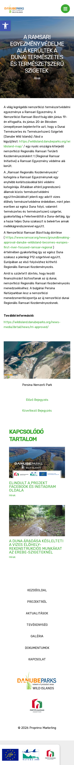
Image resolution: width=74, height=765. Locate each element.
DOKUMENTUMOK (37, 648)
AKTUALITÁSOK (37, 613)
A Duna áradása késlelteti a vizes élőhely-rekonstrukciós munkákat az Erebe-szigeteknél (36, 546)
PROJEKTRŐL (37, 602)
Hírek (37, 78)
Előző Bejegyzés (37, 400)
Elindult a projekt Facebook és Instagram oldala (32, 487)
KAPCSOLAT (37, 659)
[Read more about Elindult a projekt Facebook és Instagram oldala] (37, 462)
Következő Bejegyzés (37, 410)
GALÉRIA (37, 636)
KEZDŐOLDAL (37, 590)
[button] (5, 25)
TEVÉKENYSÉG (37, 625)
